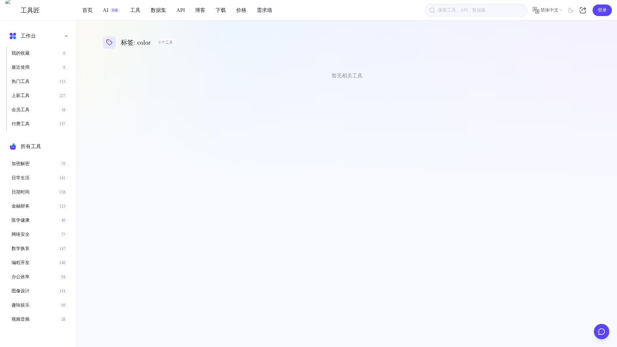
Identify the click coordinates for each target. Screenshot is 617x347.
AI (110, 10)
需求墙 (264, 10)
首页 (87, 10)
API (180, 10)
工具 (135, 10)
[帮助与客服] (601, 331)
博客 (200, 10)
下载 (221, 10)
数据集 (158, 10)
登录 (602, 10)
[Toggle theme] (571, 10)
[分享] (583, 10)
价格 (241, 10)
